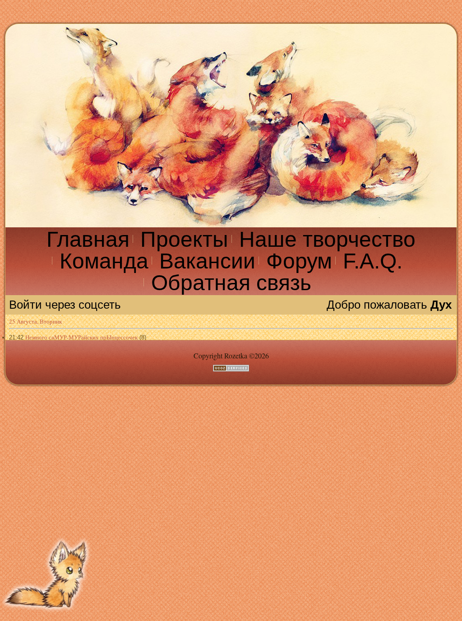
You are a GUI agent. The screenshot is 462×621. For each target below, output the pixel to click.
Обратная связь (231, 283)
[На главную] (231, 125)
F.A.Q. (372, 261)
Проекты (184, 239)
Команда (104, 261)
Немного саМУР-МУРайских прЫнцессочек (81, 337)
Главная (87, 239)
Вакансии (207, 261)
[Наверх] (47, 615)
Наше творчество (327, 239)
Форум (299, 261)
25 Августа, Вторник (35, 321)
